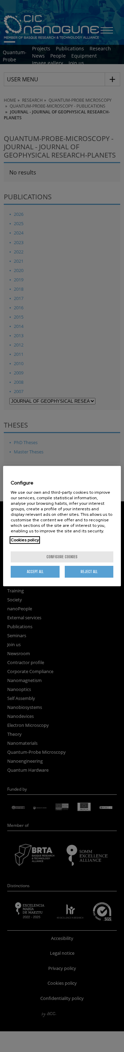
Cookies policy (25, 540)
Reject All (89, 571)
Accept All (35, 571)
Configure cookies (62, 556)
